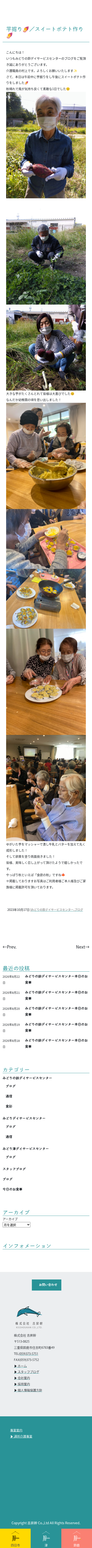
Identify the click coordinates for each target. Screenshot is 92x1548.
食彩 (9, 1106)
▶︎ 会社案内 (22, 1378)
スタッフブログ (14, 1169)
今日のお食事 (12, 1189)
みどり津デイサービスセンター (26, 1148)
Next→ (82, 947)
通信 (9, 1096)
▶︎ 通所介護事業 (21, 1436)
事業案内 (16, 1430)
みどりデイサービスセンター (24, 1118)
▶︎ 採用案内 (22, 1384)
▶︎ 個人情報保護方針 (28, 1390)
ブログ (79, 910)
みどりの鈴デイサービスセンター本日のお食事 (56, 979)
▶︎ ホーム (20, 1366)
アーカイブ (10, 1219)
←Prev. (10, 947)
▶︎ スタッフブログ (26, 1372)
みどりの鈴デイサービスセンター (52, 910)
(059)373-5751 (28, 1354)
